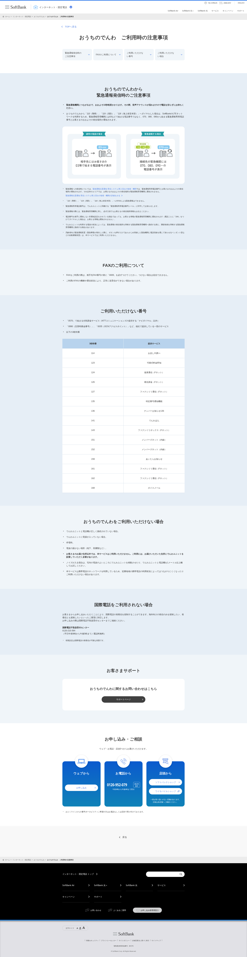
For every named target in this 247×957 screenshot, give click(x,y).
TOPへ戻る (71, 26)
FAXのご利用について (106, 55)
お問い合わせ (95, 910)
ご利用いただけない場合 (166, 54)
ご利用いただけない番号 (135, 54)
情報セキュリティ (92, 940)
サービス (161, 885)
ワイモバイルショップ (165, 791)
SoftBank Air (68, 885)
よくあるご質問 (119, 910)
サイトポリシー (124, 940)
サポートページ (123, 699)
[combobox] (162, 874)
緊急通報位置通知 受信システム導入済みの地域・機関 (114, 189)
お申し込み (81, 787)
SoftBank (15, 7)
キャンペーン (68, 896)
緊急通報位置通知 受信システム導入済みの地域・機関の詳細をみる (93, 196)
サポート (98, 896)
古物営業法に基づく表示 (140, 940)
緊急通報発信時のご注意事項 (73, 54)
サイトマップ (156, 940)
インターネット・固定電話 (22, 16)
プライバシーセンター (108, 940)
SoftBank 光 (131, 885)
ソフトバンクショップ (165, 782)
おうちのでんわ (39, 16)
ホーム (7, 16)
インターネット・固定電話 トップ (78, 874)
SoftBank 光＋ (101, 885)
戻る (124, 837)
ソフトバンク (123, 934)
